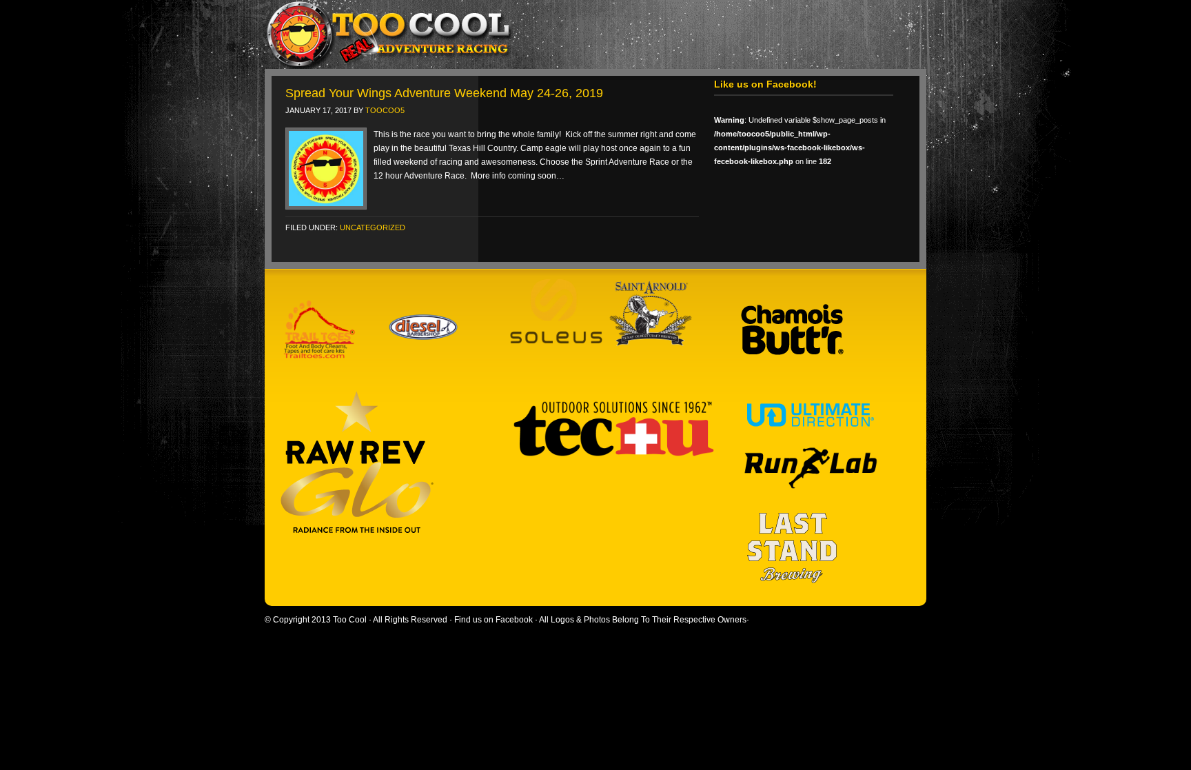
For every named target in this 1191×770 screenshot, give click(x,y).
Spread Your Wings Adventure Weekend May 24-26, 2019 (444, 93)
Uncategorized (372, 227)
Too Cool (350, 620)
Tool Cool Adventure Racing (589, 34)
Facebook (514, 620)
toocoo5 (385, 110)
